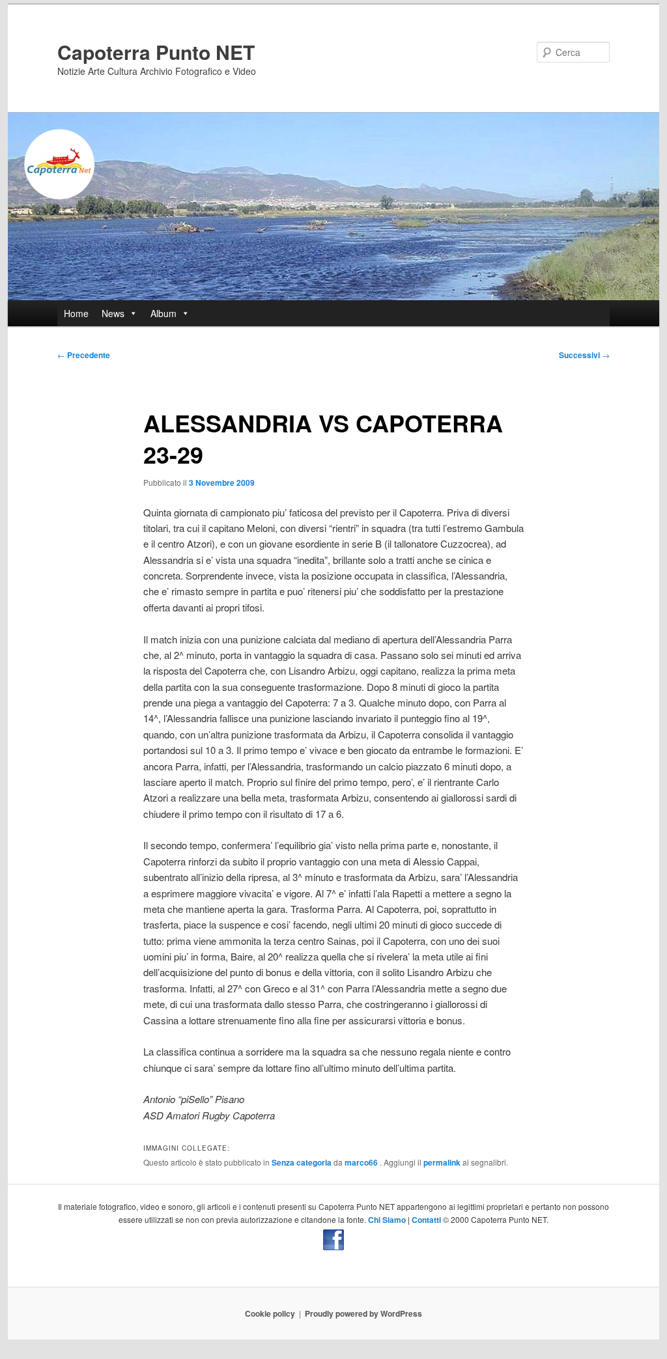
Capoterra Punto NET (156, 52)
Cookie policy (270, 1313)
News (113, 313)
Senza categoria (302, 1162)
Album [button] (163, 313)
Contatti (426, 1220)
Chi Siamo (387, 1220)
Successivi (584, 355)
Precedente (83, 355)
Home (76, 313)
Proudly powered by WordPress (363, 1313)
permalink (442, 1162)
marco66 (362, 1162)
